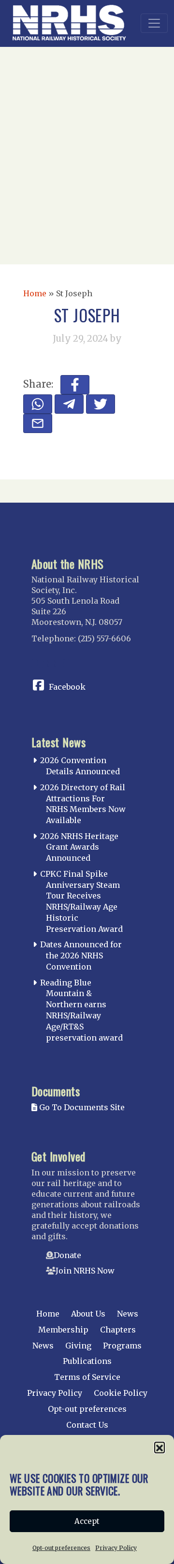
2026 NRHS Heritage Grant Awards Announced (79, 847)
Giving (78, 1345)
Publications (87, 1361)
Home (34, 293)
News (127, 1313)
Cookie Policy (120, 1393)
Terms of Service (87, 1377)
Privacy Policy (116, 1547)
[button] (159, 1447)
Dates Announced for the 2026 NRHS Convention (81, 955)
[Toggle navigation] (154, 23)
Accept (87, 1521)
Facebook (67, 687)
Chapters (118, 1329)
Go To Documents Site (81, 1107)
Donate (67, 1255)
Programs (122, 1345)
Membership (63, 1329)
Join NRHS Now (85, 1270)
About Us (88, 1313)
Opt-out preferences (61, 1547)
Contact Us (87, 1425)
